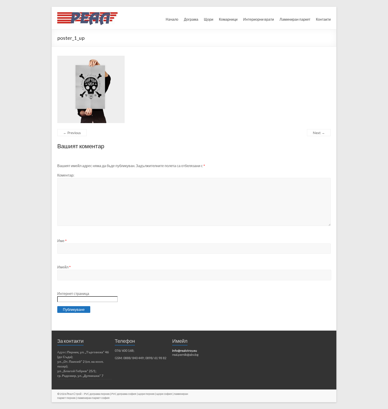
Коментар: (65, 175)
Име (62, 241)
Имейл (64, 267)
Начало (172, 19)
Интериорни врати (258, 19)
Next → (319, 132)
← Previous (72, 132)
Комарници (228, 19)
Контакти (323, 19)
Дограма (191, 19)
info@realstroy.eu (184, 350)
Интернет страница (73, 293)
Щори (208, 19)
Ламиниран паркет (295, 19)
